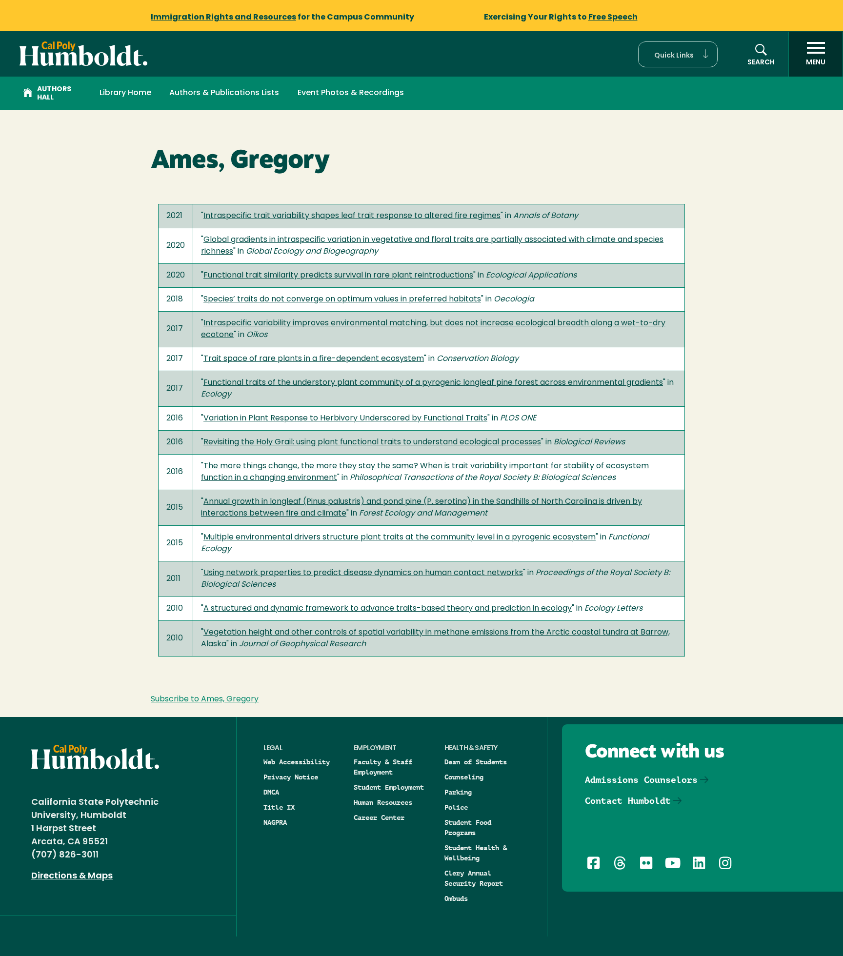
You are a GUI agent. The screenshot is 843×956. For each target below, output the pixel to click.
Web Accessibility (296, 762)
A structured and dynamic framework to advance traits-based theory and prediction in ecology (387, 609)
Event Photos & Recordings (351, 93)
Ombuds (456, 898)
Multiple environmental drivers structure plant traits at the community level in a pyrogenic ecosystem (399, 537)
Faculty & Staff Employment (383, 767)
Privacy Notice (290, 777)
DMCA (271, 792)
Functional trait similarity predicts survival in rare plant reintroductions (338, 275)
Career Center (379, 817)
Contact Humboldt (628, 801)
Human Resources (383, 802)
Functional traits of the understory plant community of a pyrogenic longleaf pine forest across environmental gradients (433, 383)
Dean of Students (475, 762)
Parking (458, 792)
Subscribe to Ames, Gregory (205, 699)
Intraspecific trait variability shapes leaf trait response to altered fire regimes (352, 216)
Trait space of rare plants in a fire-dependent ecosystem (313, 359)
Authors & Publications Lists (224, 93)
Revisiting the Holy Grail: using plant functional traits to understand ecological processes (372, 442)
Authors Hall (54, 93)
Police (456, 807)
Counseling (463, 777)
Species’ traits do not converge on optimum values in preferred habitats (342, 299)
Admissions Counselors (641, 780)
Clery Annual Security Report (473, 878)
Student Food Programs (467, 827)
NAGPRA (275, 822)
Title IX (279, 807)
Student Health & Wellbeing (475, 853)
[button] (678, 54)
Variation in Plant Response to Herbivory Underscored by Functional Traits (345, 418)
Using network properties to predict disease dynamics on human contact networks (363, 573)
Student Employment (389, 787)
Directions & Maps (72, 876)
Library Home (125, 93)
